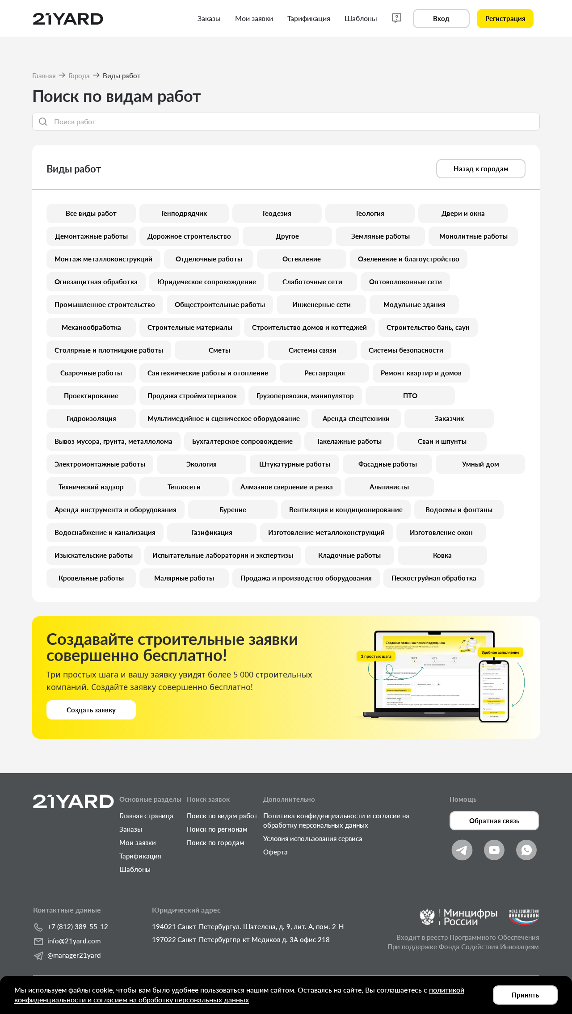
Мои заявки (137, 842)
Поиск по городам (215, 842)
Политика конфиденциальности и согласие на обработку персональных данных (336, 820)
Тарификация (140, 856)
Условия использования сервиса (312, 838)
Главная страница (146, 816)
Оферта (275, 852)
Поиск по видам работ (222, 816)
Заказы (130, 829)
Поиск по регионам (217, 829)
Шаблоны (135, 869)
